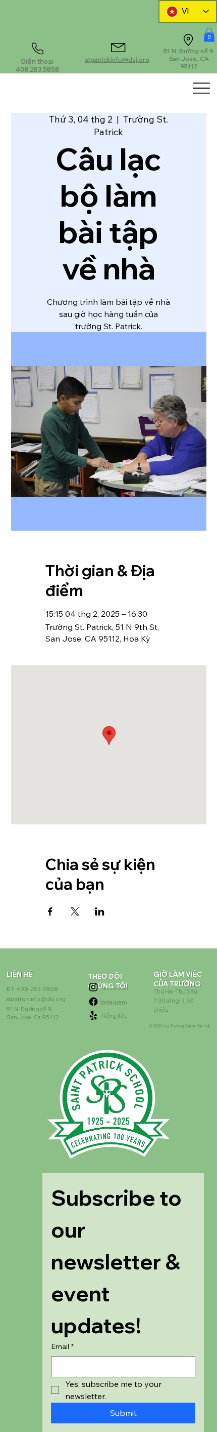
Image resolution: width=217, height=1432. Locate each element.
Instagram (113, 1002)
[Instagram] (93, 986)
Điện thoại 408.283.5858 (37, 65)
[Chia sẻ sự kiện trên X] (75, 911)
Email (62, 1346)
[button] (209, 35)
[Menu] (201, 88)
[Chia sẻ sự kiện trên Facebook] (50, 911)
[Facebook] (93, 1001)
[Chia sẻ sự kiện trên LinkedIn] (99, 911)
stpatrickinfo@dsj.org (117, 59)
